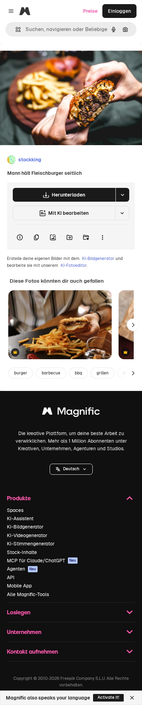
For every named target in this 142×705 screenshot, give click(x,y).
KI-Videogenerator (27, 535)
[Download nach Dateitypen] (122, 195)
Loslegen (18, 612)
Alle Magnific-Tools (28, 594)
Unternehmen (24, 631)
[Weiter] (133, 324)
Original (44, 59)
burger (20, 373)
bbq (78, 373)
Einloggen (119, 11)
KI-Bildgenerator (98, 258)
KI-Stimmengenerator (30, 544)
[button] (71, 469)
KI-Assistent (20, 518)
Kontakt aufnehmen (32, 651)
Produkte (19, 498)
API (10, 577)
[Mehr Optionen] (102, 237)
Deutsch (71, 469)
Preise (90, 11)
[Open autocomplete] (15, 29)
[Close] (132, 698)
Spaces (15, 510)
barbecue (51, 373)
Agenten (21, 569)
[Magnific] (71, 412)
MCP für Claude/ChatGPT (41, 560)
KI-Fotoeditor (74, 265)
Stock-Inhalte (22, 552)
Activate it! (108, 697)
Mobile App (19, 586)
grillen (103, 373)
